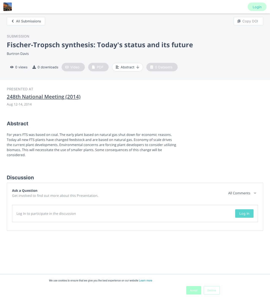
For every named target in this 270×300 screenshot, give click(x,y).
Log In (244, 213)
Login (257, 7)
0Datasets (163, 67)
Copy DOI (250, 21)
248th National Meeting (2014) (44, 96)
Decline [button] (211, 290)
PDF (100, 67)
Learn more (145, 280)
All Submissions (28, 21)
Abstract (127, 67)
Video (75, 67)
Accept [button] (194, 290)
